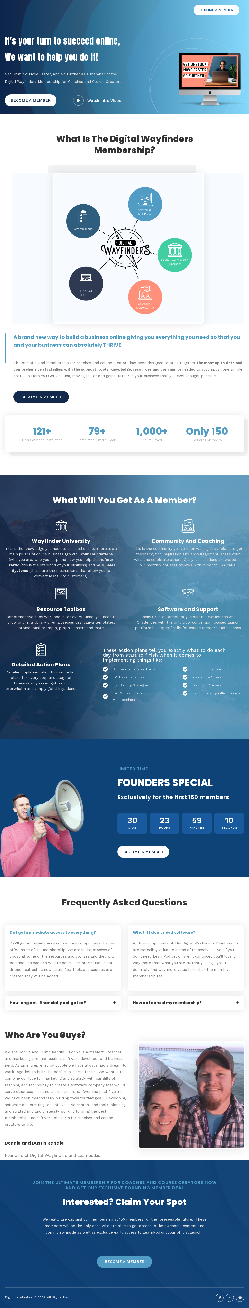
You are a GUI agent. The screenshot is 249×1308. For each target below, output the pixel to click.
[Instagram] (230, 1298)
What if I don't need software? (164, 932)
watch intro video (104, 100)
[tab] (63, 932)
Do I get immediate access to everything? (53, 932)
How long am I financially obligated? (48, 1003)
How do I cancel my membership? (167, 1003)
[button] (216, 10)
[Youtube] (240, 1298)
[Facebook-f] (220, 1298)
